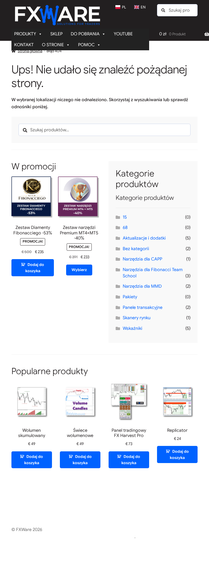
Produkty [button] (25, 34)
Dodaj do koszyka (34, 267)
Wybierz (79, 269)
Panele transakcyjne (142, 307)
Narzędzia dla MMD (142, 286)
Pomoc (86, 45)
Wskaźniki (132, 328)
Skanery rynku (136, 318)
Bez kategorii (136, 249)
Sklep (56, 34)
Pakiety (130, 297)
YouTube (123, 34)
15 (125, 217)
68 (125, 227)
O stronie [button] (53, 45)
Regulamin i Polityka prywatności (44, 536)
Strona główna (30, 50)
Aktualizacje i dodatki (144, 238)
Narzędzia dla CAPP (142, 259)
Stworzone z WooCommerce (105, 536)
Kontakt (24, 45)
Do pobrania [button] (85, 34)
